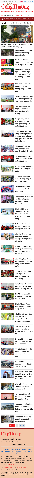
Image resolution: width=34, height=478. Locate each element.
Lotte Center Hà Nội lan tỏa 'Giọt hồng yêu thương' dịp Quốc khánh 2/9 (24, 200)
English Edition (28, 1)
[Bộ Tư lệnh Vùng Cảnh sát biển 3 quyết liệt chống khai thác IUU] (7, 226)
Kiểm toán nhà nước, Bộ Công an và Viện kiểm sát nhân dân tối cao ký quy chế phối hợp (23, 74)
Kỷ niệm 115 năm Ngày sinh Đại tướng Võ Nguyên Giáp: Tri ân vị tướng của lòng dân (23, 317)
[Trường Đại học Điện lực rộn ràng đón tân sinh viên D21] (7, 188)
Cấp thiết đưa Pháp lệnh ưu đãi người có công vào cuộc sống (23, 306)
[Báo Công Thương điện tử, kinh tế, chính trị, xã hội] (15, 6)
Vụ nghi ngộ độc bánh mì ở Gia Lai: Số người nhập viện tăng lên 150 (24, 286)
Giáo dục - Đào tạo (15, 23)
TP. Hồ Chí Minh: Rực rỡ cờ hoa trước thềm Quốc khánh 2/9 (23, 158)
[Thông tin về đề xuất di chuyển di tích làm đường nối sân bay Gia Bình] (7, 406)
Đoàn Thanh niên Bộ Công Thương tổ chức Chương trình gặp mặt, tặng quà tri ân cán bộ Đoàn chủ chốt (24, 136)
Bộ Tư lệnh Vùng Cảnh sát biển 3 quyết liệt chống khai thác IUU (23, 226)
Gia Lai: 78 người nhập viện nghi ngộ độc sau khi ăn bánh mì (24, 341)
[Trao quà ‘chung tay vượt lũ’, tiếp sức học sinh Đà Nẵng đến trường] (7, 108)
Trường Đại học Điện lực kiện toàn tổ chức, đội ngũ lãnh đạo (23, 396)
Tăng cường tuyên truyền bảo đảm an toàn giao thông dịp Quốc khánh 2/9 (22, 122)
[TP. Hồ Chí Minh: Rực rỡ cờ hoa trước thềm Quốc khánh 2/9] (7, 158)
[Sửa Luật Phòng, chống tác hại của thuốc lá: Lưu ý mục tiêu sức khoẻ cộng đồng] (7, 211)
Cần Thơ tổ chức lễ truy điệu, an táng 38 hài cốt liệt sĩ (23, 296)
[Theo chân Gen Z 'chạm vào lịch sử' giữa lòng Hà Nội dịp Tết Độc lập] (7, 98)
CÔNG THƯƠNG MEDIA (8, 11)
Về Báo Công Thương (8, 449)
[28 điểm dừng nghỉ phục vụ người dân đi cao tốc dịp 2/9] (7, 364)
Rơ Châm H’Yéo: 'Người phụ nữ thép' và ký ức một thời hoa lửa (24, 62)
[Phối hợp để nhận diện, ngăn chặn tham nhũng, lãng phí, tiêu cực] (7, 86)
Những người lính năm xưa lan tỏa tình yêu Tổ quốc (24, 168)
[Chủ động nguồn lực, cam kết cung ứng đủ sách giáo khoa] (7, 178)
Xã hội (3, 23)
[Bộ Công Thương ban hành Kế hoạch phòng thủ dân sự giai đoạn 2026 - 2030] (7, 374)
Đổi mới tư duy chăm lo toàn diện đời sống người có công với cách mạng (24, 275)
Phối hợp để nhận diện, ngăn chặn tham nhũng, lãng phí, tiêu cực (24, 87)
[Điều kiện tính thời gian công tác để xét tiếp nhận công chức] (7, 386)
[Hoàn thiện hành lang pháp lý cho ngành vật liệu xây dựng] (7, 419)
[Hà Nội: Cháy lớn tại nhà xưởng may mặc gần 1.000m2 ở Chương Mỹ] (17, 34)
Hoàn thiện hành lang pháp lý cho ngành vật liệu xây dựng (23, 419)
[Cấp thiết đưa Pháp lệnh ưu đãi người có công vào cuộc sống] (7, 306)
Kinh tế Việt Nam (21, 11)
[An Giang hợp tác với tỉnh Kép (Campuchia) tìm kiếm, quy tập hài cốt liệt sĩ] (7, 248)
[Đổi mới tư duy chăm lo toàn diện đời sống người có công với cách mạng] (7, 273)
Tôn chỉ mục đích (19, 451)
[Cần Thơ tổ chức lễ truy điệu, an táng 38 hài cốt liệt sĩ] (7, 296)
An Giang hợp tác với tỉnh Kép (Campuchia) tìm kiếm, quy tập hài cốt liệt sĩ (23, 250)
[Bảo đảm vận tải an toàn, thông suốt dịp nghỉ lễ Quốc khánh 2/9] (7, 148)
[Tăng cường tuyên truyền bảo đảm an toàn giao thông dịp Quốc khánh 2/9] (7, 121)
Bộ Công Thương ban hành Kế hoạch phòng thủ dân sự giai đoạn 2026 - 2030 (23, 375)
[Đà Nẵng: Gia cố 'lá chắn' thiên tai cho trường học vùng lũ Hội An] (7, 329)
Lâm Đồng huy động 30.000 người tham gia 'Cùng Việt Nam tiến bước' (23, 262)
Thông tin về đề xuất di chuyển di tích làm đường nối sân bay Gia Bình (24, 407)
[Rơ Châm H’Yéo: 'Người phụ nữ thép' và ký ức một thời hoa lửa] (7, 62)
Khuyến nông (28, 23)
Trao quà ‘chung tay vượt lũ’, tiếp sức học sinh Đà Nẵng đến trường (23, 110)
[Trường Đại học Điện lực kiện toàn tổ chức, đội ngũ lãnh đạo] (7, 396)
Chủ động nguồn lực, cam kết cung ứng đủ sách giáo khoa (23, 179)
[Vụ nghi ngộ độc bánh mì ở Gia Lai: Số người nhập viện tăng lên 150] (7, 286)
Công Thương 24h (15, 19)
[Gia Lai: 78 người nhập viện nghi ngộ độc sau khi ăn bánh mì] (7, 341)
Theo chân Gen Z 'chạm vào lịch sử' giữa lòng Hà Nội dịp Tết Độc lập (24, 98)
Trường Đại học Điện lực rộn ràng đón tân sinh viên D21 (23, 189)
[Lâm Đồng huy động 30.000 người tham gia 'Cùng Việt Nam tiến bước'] (7, 261)
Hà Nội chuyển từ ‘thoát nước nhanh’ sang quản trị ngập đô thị (24, 52)
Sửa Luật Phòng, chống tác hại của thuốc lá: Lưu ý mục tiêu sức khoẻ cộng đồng (22, 214)
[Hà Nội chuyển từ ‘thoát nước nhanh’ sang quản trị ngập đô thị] (7, 52)
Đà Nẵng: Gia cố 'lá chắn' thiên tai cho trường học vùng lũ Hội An (24, 330)
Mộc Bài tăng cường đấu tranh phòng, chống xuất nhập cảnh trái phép (23, 237)
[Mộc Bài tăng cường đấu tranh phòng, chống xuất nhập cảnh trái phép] (7, 236)
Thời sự (6, 19)
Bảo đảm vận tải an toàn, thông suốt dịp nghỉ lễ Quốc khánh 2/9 (24, 148)
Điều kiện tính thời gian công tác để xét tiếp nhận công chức (24, 386)
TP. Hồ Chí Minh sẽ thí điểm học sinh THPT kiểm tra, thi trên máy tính (23, 352)
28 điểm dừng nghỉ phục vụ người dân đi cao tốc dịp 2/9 (23, 364)
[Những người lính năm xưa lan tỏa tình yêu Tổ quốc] (7, 168)
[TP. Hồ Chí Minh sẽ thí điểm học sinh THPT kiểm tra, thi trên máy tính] (7, 351)
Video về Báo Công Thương (23, 449)
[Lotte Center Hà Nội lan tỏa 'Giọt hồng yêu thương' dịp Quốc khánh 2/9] (7, 199)
